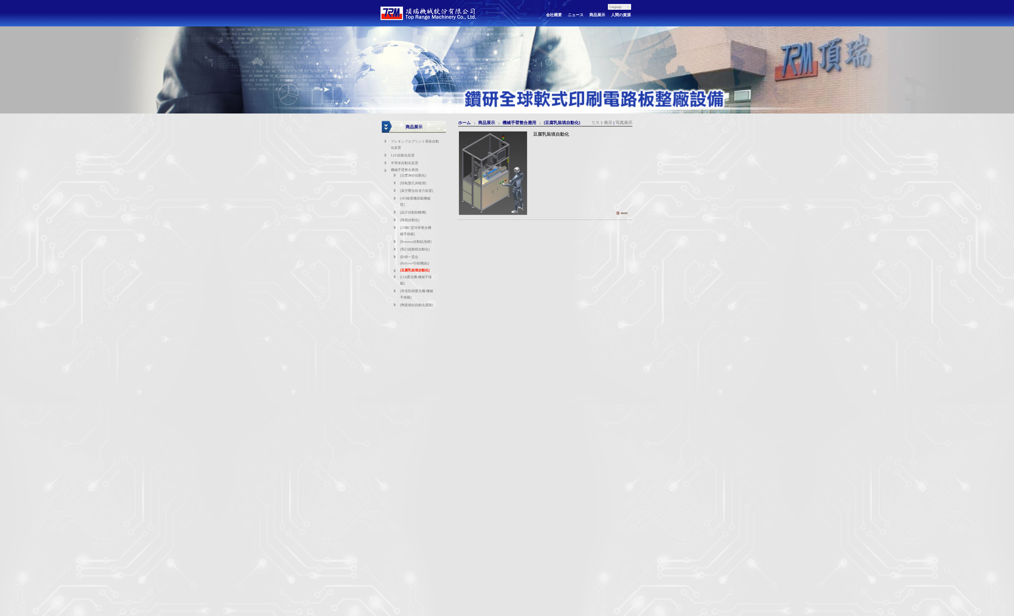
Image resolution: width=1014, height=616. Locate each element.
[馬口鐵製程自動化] (415, 249)
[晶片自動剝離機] (413, 212)
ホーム (464, 122)
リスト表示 (602, 122)
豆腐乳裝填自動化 (551, 134)
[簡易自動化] (409, 220)
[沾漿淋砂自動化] (413, 175)
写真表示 (624, 122)
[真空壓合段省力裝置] (416, 191)
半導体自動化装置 (404, 163)
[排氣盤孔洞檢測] (413, 183)
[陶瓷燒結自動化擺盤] (416, 305)
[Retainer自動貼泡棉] (415, 242)
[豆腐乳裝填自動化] (415, 270)
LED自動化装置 (403, 155)
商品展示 (487, 122)
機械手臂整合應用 (404, 170)
